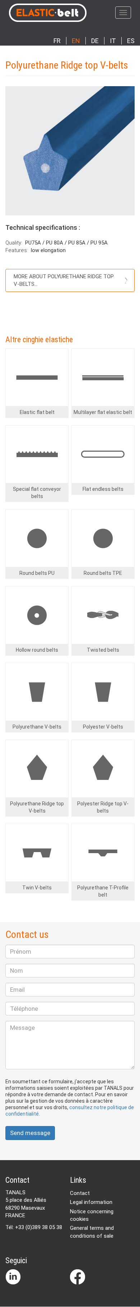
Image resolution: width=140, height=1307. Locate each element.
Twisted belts (103, 650)
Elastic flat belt (37, 412)
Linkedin (12, 1276)
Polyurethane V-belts (37, 727)
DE (95, 41)
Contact (80, 1193)
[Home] (68, 13)
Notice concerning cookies (91, 1215)
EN (76, 41)
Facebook (77, 1276)
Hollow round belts (37, 650)
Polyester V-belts (103, 727)
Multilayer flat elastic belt (103, 412)
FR (57, 41)
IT (113, 41)
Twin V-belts (37, 887)
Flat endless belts (103, 489)
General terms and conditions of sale (92, 1232)
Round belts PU (37, 573)
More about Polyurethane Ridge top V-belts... (64, 280)
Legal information (91, 1202)
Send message (30, 1132)
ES (131, 41)
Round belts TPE (103, 573)
